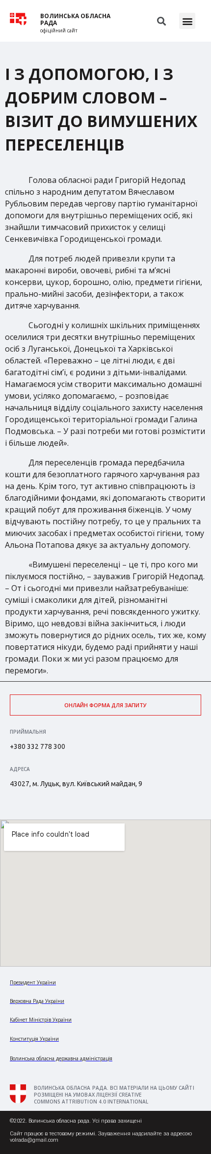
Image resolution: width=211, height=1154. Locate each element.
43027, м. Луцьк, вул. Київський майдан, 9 (76, 784)
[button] (187, 21)
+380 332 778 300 (37, 746)
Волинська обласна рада (75, 19)
